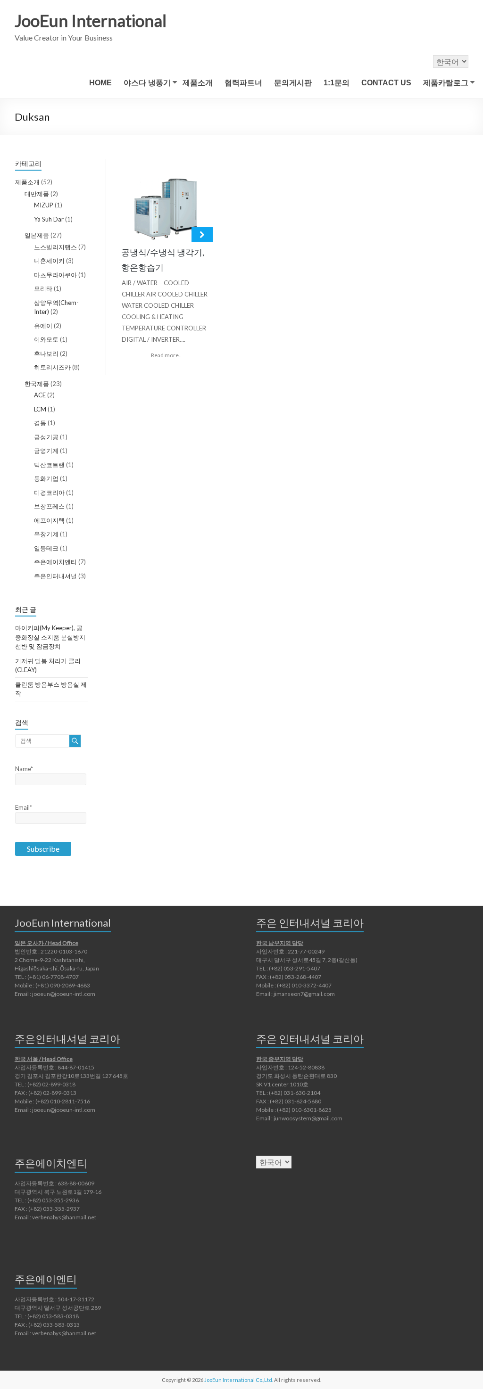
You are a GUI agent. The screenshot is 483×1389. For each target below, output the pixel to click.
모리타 (43, 288)
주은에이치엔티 (55, 562)
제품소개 (198, 83)
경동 (40, 423)
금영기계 (46, 450)
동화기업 (46, 478)
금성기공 (46, 437)
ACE (40, 395)
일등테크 (46, 548)
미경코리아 (49, 492)
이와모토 (46, 339)
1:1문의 (337, 83)
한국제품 (37, 383)
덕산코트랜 (49, 464)
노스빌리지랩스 (55, 247)
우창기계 (46, 534)
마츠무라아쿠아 (55, 275)
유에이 (43, 325)
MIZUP (43, 205)
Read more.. (166, 355)
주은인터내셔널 (55, 576)
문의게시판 (293, 83)
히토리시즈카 (52, 367)
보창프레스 (49, 506)
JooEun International (91, 20)
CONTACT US (386, 83)
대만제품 (37, 193)
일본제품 (37, 235)
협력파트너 (243, 83)
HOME (100, 83)
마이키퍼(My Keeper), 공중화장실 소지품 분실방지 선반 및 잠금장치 (50, 637)
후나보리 (46, 353)
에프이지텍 (49, 520)
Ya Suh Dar (49, 219)
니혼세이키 (49, 260)
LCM (40, 409)
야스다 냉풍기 (147, 83)
